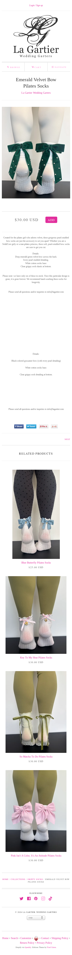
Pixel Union (51, 947)
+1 (55, 426)
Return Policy (27, 942)
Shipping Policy (60, 938)
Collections (18, 879)
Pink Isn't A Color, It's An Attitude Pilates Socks (36, 855)
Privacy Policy (44, 942)
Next (67, 439)
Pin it (44, 426)
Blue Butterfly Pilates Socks (36, 562)
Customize (25, 938)
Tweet (32, 426)
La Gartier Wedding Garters (36, 92)
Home (5, 879)
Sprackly (28, 947)
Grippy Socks (35, 879)
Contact (45, 938)
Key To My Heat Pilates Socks (36, 657)
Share (19, 426)
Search (14, 938)
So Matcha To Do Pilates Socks (36, 756)
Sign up (39, 5)
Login (32, 5)
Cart (36, 67)
